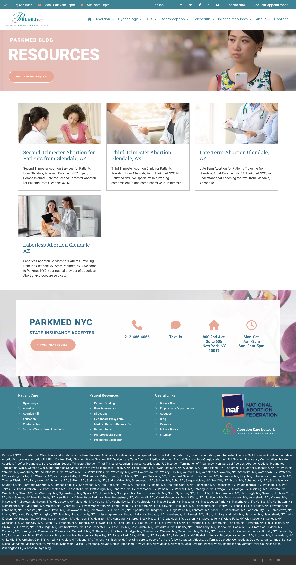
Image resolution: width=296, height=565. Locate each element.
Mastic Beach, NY (168, 501)
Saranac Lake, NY (65, 484)
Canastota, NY (226, 531)
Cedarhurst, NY (188, 531)
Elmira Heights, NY (277, 522)
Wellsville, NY (191, 472)
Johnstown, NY (235, 510)
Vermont (247, 543)
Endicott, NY (236, 522)
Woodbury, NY (29, 472)
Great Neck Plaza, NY (146, 518)
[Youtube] (217, 4)
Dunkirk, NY (184, 527)
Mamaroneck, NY (13, 505)
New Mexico (161, 543)
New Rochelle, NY (43, 497)
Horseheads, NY (176, 514)
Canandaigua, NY (248, 531)
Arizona (198, 539)
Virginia (259, 543)
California (211, 539)
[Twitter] (190, 4)
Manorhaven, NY (243, 501)
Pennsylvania (212, 543)
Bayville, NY (103, 535)
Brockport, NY (17, 535)
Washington (273, 543)
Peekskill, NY (183, 489)
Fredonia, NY (86, 522)
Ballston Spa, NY (184, 535)
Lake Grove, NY (53, 510)
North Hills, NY (205, 493)
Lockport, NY (144, 505)
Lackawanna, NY (77, 510)
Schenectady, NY (256, 480)
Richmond (117, 539)
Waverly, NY (228, 472)
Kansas (287, 539)
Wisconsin (30, 548)
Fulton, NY (50, 522)
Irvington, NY (48, 514)
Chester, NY (150, 531)
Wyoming (44, 548)
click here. (82, 455)
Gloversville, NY (212, 518)
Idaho (267, 539)
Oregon (197, 543)
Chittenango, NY (103, 531)
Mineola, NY (10, 501)
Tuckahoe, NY (229, 476)
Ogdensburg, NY (70, 493)
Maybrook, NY (146, 501)
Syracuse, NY (59, 480)
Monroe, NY (278, 497)
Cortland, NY (10, 531)
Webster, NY (210, 472)
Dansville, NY (241, 527)
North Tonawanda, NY (151, 493)
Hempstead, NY (274, 514)
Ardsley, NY (262, 535)
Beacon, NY (85, 535)
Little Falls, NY (183, 505)
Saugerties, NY (12, 484)
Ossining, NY (258, 489)
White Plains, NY (99, 472)
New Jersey (143, 543)
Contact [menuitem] (281, 19)
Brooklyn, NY (122, 467)
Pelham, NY (165, 489)
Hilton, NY (211, 514)
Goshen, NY (192, 518)
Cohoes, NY (62, 531)
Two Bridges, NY (207, 476)
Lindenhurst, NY (205, 505)
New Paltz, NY (66, 497)
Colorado (225, 539)
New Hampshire (123, 543)
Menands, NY (84, 501)
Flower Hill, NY (105, 522)
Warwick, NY (43, 476)
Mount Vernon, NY (167, 497)
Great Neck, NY (172, 518)
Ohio (188, 543)
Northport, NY (126, 493)
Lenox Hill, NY (243, 505)
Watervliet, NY (246, 472)
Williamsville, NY (75, 472)
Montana (93, 543)
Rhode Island (231, 543)
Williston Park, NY (52, 472)
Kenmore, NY (200, 510)
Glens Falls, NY (234, 518)
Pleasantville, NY (78, 489)
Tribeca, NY (260, 476)
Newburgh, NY (250, 493)
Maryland (17, 543)
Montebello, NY (259, 497)
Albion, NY (69, 539)
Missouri (80, 543)
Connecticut (240, 539)
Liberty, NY (224, 505)
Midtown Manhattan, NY (35, 501)
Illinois (276, 539)
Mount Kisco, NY (192, 497)
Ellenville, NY (25, 527)
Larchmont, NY (12, 510)
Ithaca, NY (9, 514)
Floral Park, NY (126, 522)
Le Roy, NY (261, 505)
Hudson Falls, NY (135, 514)
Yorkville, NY (284, 467)
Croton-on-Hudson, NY (267, 527)
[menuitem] (90, 19)
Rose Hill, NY (142, 484)
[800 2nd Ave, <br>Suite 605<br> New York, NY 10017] (214, 325)
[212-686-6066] (137, 325)
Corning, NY (28, 531)
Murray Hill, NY (144, 497)
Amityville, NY (11, 539)
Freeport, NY (67, 522)
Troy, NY (245, 476)
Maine (6, 543)
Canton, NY (207, 531)
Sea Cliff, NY (219, 480)
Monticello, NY (213, 497)
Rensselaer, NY (225, 484)
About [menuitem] (261, 19)
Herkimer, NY (253, 514)
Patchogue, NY (204, 489)
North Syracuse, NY (181, 493)
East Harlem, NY (141, 527)
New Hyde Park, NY (90, 497)
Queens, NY (191, 467)
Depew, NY (224, 527)
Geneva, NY (274, 518)
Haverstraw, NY (29, 518)
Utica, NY (131, 476)
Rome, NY (158, 484)
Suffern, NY (77, 480)
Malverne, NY (35, 505)
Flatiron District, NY (150, 522)
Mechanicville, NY (123, 501)
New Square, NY (19, 497)
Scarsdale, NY (279, 480)
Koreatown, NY (99, 510)
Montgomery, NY (236, 497)
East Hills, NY (120, 527)
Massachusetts (35, 543)
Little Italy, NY (163, 505)
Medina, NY (102, 501)
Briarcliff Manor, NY (40, 535)
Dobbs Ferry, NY (204, 527)
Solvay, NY (163, 480)
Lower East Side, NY (168, 467)
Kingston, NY (159, 510)
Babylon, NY (228, 535)
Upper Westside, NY (152, 476)
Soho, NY (178, 480)
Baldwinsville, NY (207, 535)
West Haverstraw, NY (145, 472)
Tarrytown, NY (39, 480)
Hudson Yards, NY (83, 514)
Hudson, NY (156, 514)
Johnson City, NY (258, 510)
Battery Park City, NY (126, 535)
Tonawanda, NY (280, 476)
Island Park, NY (28, 514)
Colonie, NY (45, 531)
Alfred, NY (53, 539)
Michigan (53, 543)
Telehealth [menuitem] (201, 19)
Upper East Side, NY (181, 476)
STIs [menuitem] (149, 19)
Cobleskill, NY (81, 531)
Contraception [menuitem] (172, 19)
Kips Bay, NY (141, 510)
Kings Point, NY (180, 510)
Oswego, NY (240, 489)
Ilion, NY (63, 514)
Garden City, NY (31, 522)
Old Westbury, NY (45, 493)
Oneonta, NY (277, 489)
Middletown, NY (63, 501)
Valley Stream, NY (112, 476)
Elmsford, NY (255, 522)
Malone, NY (53, 505)
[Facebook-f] (199, 4)
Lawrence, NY (279, 505)
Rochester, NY (204, 484)
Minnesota (67, 543)
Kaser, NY (217, 510)
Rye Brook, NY (110, 484)
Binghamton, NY (65, 535)
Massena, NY (190, 501)
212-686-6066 (137, 337)
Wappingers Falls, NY (68, 476)
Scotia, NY (236, 480)
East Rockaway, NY (71, 527)
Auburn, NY (245, 535)
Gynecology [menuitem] (128, 19)
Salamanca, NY (89, 484)
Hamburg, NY (121, 518)
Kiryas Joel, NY (121, 510)
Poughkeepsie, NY (249, 484)
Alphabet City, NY (33, 539)
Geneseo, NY (10, 522)
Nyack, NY (90, 493)
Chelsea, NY (168, 531)
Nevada (106, 543)
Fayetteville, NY (175, 522)
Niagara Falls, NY (227, 493)
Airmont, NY (101, 539)
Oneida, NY (9, 493)
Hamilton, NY (102, 518)
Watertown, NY (267, 472)
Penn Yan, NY (122, 489)
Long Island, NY (142, 467)
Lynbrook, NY (71, 505)
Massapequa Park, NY (215, 501)
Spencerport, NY (143, 480)
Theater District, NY (15, 480)
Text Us (175, 337)
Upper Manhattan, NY (260, 467)
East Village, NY (45, 527)
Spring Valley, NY (119, 480)
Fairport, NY (219, 522)
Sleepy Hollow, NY (198, 480)
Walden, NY (90, 476)
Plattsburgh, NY (100, 489)
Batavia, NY (163, 535)
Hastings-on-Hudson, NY (57, 518)
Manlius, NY (263, 501)
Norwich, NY (107, 493)
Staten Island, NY (212, 467)
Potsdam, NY (271, 484)
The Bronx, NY (234, 467)
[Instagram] (208, 4)
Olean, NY (25, 493)
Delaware (256, 539)
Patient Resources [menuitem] (233, 19)
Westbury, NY (120, 472)
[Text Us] (176, 325)
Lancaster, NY (32, 510)
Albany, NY (84, 539)
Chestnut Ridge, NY (128, 531)
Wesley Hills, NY (170, 472)
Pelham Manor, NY (144, 489)
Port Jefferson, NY (29, 489)
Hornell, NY (195, 514)
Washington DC (12, 548)
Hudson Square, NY (109, 514)
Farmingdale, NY (198, 522)
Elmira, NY (9, 527)
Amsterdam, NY (282, 535)
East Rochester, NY (97, 527)
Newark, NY (270, 493)
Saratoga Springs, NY (37, 484)
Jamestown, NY (281, 510)
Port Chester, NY (54, 489)
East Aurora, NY (164, 527)
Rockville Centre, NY (180, 484)
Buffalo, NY (269, 531)
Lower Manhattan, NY (96, 505)
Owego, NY (222, 489)
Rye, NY (126, 484)
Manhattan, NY (282, 501)
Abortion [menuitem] (103, 19)
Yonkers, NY (10, 472)
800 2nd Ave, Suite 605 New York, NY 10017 (214, 344)
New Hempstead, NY (119, 497)
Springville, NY (96, 480)
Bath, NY (148, 535)
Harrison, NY (84, 518)
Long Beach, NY (123, 505)
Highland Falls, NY (231, 514)
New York (177, 543)
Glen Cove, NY (254, 518)
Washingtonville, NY (21, 476)
